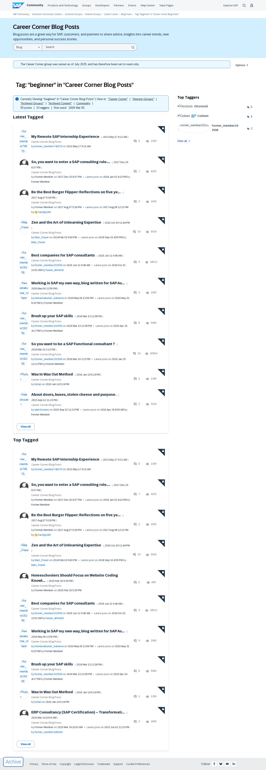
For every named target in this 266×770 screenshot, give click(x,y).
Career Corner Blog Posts (46, 141)
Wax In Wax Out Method (66, 374)
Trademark (103, 764)
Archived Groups (73, 14)
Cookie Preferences (138, 764)
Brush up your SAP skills (67, 316)
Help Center (148, 5)
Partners (119, 5)
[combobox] (89, 47)
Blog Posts (126, 14)
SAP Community (21, 14)
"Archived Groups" (32, 103)
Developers (102, 5)
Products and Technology (63, 5)
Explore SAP (230, 5)
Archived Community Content (47, 14)
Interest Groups (93, 14)
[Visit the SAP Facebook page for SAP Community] (214, 763)
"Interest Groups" (143, 99)
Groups (86, 5)
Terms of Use (48, 764)
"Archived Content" (60, 103)
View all (26, 426)
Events (132, 5)
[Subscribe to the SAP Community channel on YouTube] (227, 763)
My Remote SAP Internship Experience (79, 137)
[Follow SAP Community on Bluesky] (220, 763)
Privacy (34, 764)
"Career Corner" (118, 99)
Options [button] (240, 65)
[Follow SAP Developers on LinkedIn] (233, 763)
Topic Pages (166, 5)
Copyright (65, 764)
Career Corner (111, 14)
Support (118, 764)
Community (35, 5)
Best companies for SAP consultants (77, 255)
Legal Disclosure (84, 764)
